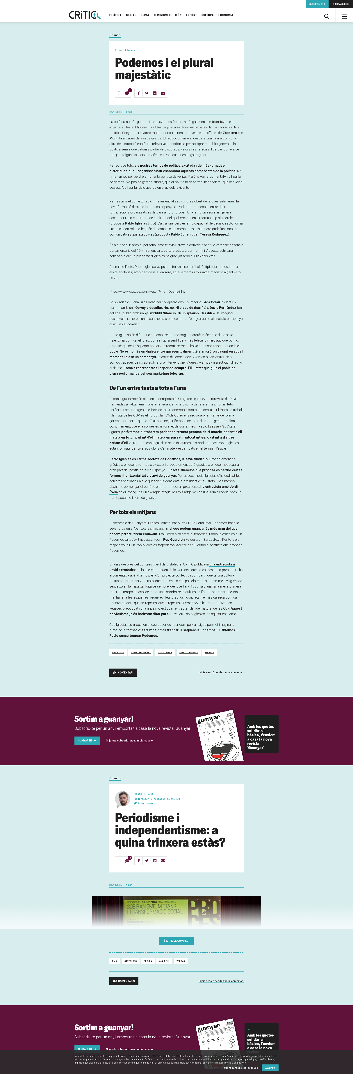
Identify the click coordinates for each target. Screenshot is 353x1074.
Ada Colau (118, 652)
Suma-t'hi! (85, 740)
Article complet (178, 940)
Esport (191, 15)
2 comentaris (125, 981)
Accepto (270, 1067)
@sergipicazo (146, 803)
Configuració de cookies (241, 1067)
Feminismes (162, 15)
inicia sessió (144, 740)
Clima (145, 15)
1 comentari (124, 672)
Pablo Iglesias (188, 652)
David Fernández (141, 652)
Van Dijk (164, 961)
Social (131, 15)
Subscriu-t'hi (317, 4)
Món (178, 15)
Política (115, 15)
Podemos (209, 652)
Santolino (130, 961)
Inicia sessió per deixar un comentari (221, 672)
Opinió (115, 35)
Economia (225, 15)
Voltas (180, 961)
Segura (148, 961)
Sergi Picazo (143, 794)
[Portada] (85, 15)
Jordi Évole (165, 652)
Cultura (208, 15)
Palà (114, 961)
